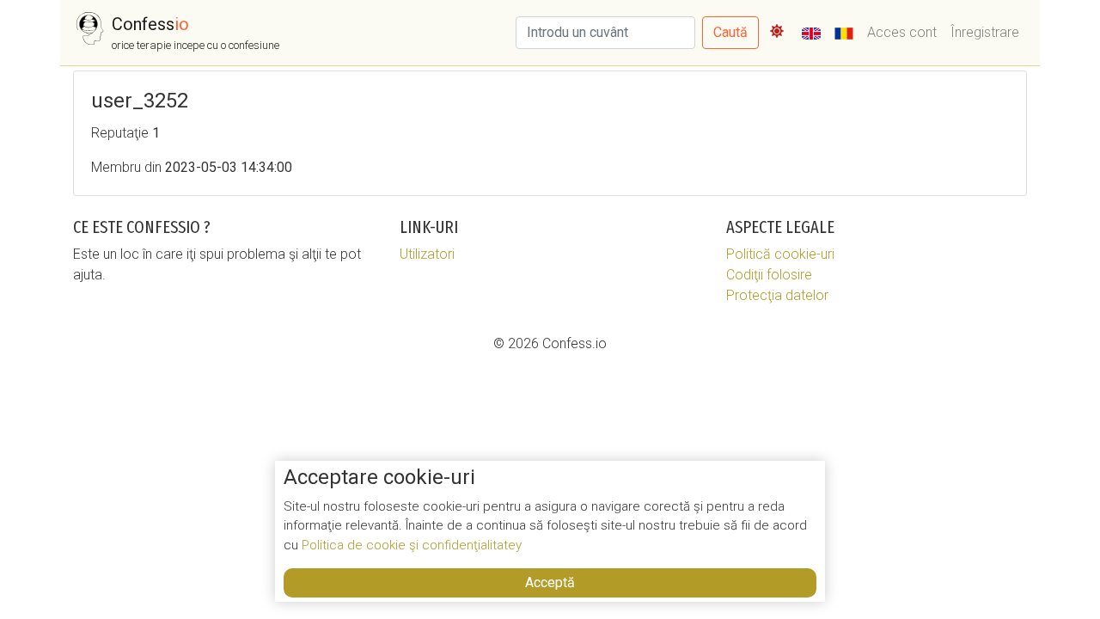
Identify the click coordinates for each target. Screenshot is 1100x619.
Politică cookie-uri (780, 254)
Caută (730, 32)
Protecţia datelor (777, 295)
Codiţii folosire (769, 275)
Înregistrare (984, 32)
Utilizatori (427, 254)
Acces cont (902, 32)
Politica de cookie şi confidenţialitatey (412, 545)
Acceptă (550, 582)
